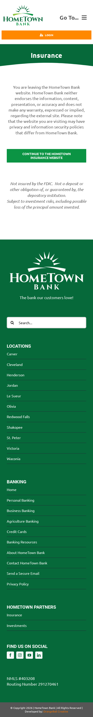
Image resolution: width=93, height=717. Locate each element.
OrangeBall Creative (55, 711)
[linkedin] (38, 655)
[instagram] (19, 655)
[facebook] (10, 655)
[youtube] (29, 655)
